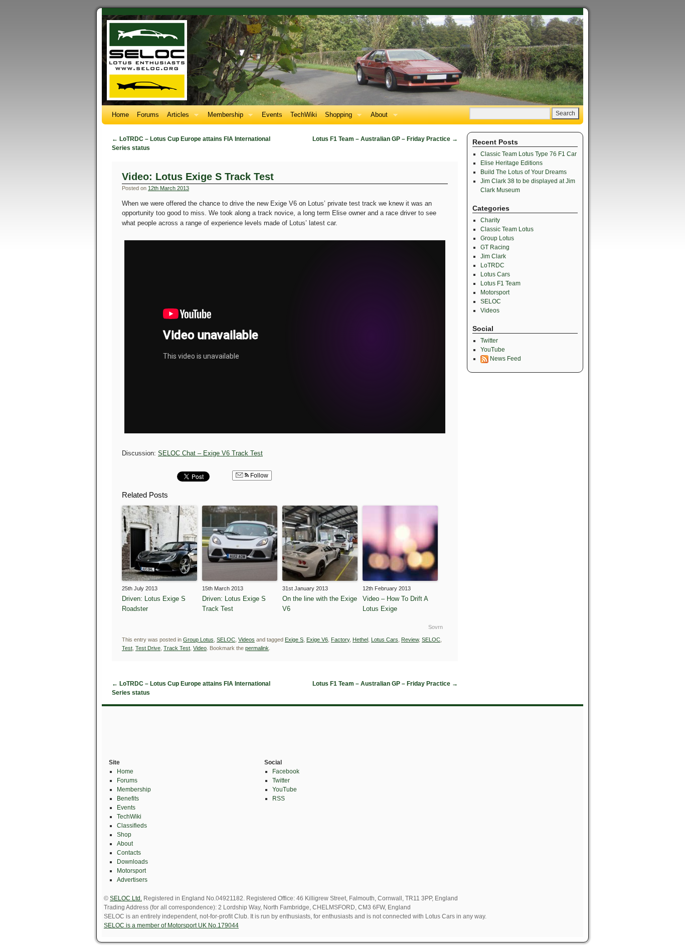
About (377, 117)
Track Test (176, 648)
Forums (148, 114)
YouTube (492, 349)
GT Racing (494, 247)
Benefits (128, 798)
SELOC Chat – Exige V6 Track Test (210, 453)
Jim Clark (493, 256)
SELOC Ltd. (126, 898)
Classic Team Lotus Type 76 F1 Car (528, 153)
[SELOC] (342, 60)
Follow (258, 475)
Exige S (294, 640)
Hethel (360, 640)
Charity (490, 220)
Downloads (132, 861)
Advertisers (132, 879)
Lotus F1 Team (500, 283)
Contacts (129, 852)
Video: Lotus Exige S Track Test (198, 176)
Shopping (336, 117)
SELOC (226, 640)
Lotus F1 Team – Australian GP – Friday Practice (385, 138)
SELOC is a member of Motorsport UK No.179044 (171, 925)
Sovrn (435, 627)
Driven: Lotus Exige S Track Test (234, 604)
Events (272, 114)
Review (410, 640)
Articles (176, 117)
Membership (223, 117)
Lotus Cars (384, 640)
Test (127, 648)
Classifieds (132, 825)
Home (120, 114)
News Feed (504, 358)
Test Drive (147, 648)
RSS (278, 798)
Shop (124, 834)
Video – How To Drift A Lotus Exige (395, 604)
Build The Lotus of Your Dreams (523, 172)
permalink (257, 648)
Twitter (489, 340)
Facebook (285, 771)
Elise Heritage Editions (511, 163)
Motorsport (494, 292)
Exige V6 (317, 640)
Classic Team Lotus (507, 229)
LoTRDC (492, 265)
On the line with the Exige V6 (319, 604)
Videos (246, 640)
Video (200, 648)
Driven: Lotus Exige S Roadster (154, 604)
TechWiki (303, 114)
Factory (340, 640)
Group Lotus (198, 640)
